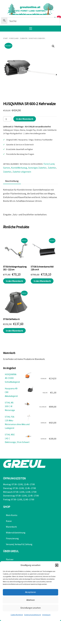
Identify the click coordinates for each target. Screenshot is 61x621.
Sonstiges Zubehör (37, 38)
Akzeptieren (30, 592)
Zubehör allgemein (21, 171)
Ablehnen (30, 600)
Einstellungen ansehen (30, 607)
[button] (56, 565)
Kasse (9, 521)
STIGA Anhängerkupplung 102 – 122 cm (15, 268)
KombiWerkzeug (19, 167)
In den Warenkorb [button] (14, 281)
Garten (6, 167)
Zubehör (23, 38)
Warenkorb (11, 526)
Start (5, 38)
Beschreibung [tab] (12, 181)
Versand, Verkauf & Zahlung (19, 544)
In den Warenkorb (24, 118)
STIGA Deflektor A (11, 319)
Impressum (46, 615)
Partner (9, 559)
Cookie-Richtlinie (17, 615)
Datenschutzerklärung (32, 615)
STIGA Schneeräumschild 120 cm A (42, 268)
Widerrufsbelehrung (15, 532)
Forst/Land (14, 38)
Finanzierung (12, 538)
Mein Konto (11, 515)
